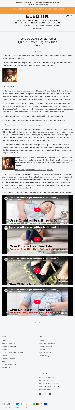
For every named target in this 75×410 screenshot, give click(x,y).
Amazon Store (39, 12)
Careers (42, 350)
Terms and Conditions (47, 344)
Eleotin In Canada (22, 26)
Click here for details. (41, 4)
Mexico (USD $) (7, 404)
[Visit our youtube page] (49, 394)
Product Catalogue (32, 20)
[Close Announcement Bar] (73, 3)
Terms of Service (45, 353)
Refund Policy (44, 356)
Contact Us (37, 29)
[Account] (63, 16)
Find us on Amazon (51, 20)
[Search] (71, 16)
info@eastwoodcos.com (47, 377)
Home (18, 20)
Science (18, 23)
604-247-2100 (44, 381)
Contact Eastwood (45, 347)
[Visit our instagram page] (44, 394)
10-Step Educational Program (37, 23)
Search (41, 341)
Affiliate (56, 23)
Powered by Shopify (7, 408)
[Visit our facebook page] (39, 394)
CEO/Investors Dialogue (50, 26)
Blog (35, 26)
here (70, 192)
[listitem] (37, 3)
